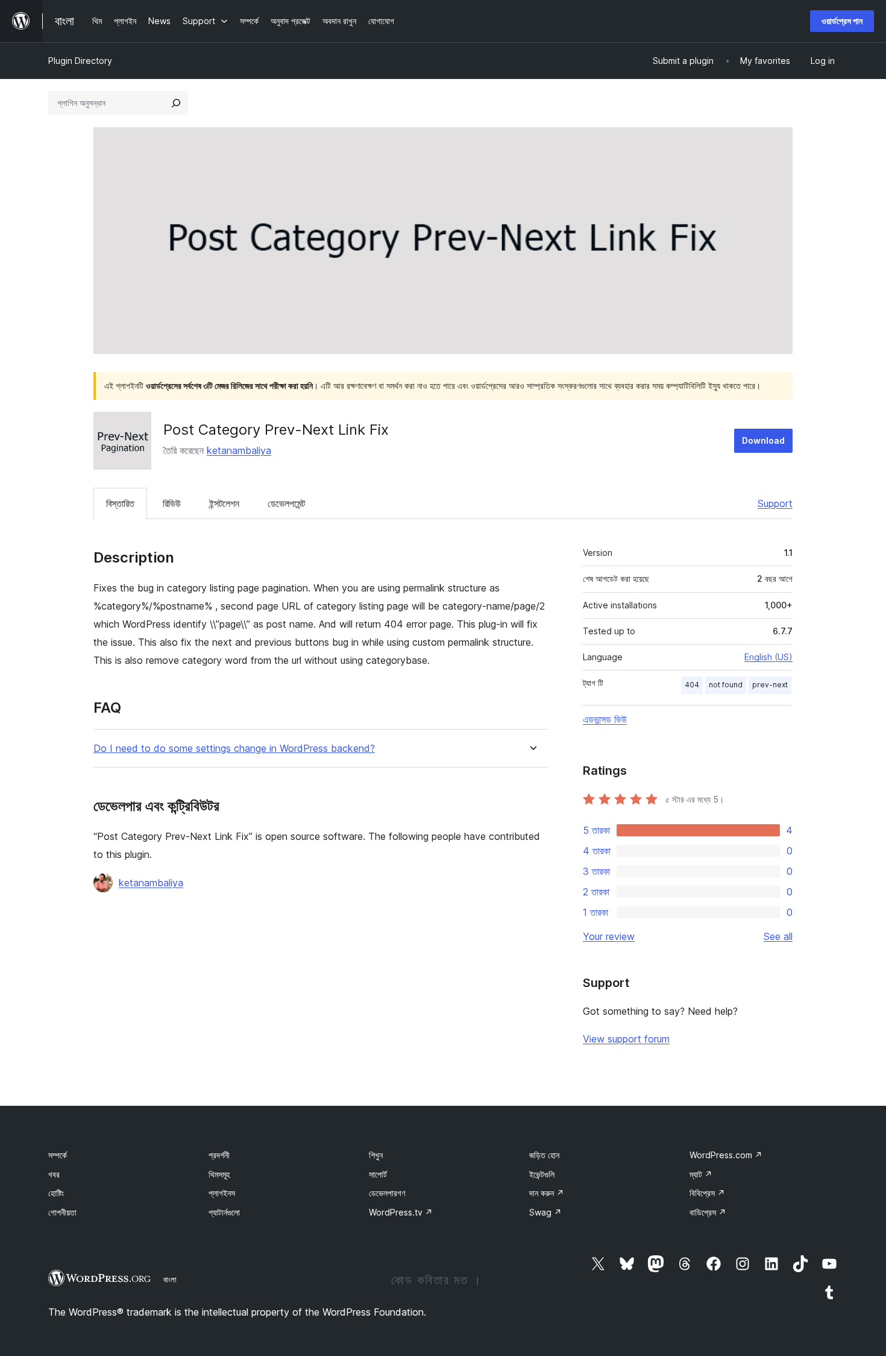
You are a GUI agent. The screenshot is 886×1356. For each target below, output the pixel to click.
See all (778, 936)
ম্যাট (701, 1174)
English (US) (768, 657)
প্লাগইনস (222, 1193)
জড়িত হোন (544, 1155)
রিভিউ (172, 503)
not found (726, 684)
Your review (609, 936)
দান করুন (546, 1193)
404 (692, 684)
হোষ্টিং (56, 1193)
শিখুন (376, 1155)
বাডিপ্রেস (708, 1212)
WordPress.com (726, 1155)
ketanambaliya (239, 450)
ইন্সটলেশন (224, 503)
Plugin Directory (80, 60)
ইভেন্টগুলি (542, 1174)
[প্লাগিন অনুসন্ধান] (176, 103)
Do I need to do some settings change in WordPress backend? (234, 748)
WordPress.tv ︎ (401, 1212)
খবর (54, 1174)
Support (775, 503)
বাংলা (170, 1279)
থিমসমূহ (219, 1174)
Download (763, 440)
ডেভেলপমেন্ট (286, 503)
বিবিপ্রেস (707, 1193)
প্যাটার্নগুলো (224, 1212)
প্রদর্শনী (219, 1155)
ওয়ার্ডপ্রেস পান (842, 21)
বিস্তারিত (120, 503)
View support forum (626, 1039)
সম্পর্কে (57, 1155)
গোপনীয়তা (62, 1212)
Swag (545, 1212)
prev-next (770, 684)
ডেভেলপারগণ (387, 1193)
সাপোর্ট (378, 1174)
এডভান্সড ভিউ (605, 719)
